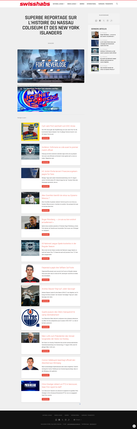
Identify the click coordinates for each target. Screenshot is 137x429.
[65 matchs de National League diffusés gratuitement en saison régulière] (95, 59)
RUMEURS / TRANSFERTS (88, 415)
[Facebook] (100, 20)
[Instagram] (107, 20)
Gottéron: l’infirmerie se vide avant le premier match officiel (108, 52)
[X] (103, 20)
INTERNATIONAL (75, 415)
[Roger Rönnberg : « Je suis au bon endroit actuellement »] (95, 35)
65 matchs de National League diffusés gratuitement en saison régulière (108, 60)
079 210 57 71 (93, 424)
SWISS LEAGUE (58, 415)
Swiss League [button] (71, 4)
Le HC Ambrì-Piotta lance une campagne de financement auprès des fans (108, 43)
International (91, 4)
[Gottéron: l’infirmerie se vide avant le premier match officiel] (95, 51)
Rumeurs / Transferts (106, 4)
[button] (117, 4)
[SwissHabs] (35, 4)
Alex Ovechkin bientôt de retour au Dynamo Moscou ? (107, 68)
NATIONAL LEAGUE (47, 415)
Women (82, 4)
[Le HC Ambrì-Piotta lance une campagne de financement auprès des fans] (95, 43)
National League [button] (58, 4)
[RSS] (111, 20)
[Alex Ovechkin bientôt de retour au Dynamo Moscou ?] (95, 68)
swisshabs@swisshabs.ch (73, 424)
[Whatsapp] (96, 20)
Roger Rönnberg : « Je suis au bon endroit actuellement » (108, 35)
